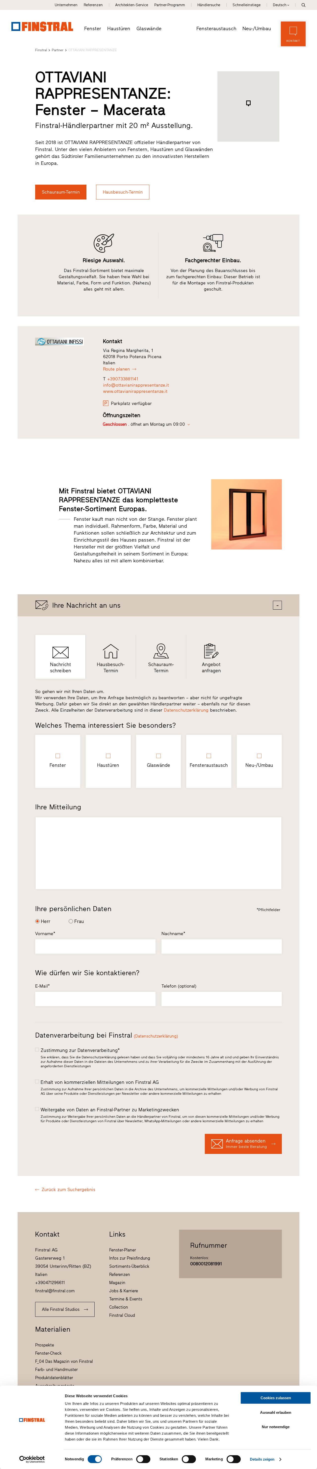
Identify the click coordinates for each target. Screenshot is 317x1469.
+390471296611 (50, 1282)
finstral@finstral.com (55, 1290)
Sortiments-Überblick (129, 1266)
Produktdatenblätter (54, 1377)
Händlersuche (208, 5)
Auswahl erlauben (275, 1412)
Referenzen (93, 5)
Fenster (92, 28)
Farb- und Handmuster (56, 1369)
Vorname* (45, 933)
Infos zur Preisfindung (129, 1258)
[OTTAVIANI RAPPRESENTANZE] (64, 342)
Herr (45, 921)
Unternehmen (66, 5)
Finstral (41, 50)
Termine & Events (125, 1298)
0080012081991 (206, 1264)
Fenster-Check (48, 1353)
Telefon (178, 986)
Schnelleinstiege (247, 5)
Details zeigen (262, 1459)
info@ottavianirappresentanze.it (136, 385)
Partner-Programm (169, 5)
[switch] (143, 1459)
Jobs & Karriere (123, 1290)
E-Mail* (42, 986)
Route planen (116, 369)
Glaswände (148, 28)
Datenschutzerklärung (186, 710)
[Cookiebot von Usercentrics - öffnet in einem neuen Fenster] (32, 1459)
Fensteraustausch (216, 28)
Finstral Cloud (122, 1315)
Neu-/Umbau (256, 28)
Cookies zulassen (276, 1398)
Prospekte (44, 1345)
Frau (79, 921)
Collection (118, 1307)
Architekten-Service (131, 5)
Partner (57, 50)
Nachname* (173, 933)
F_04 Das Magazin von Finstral (64, 1361)
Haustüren (118, 28)
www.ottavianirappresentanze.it (135, 391)
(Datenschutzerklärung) (156, 1036)
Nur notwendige (276, 1427)
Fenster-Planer (122, 1249)
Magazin (117, 1282)
